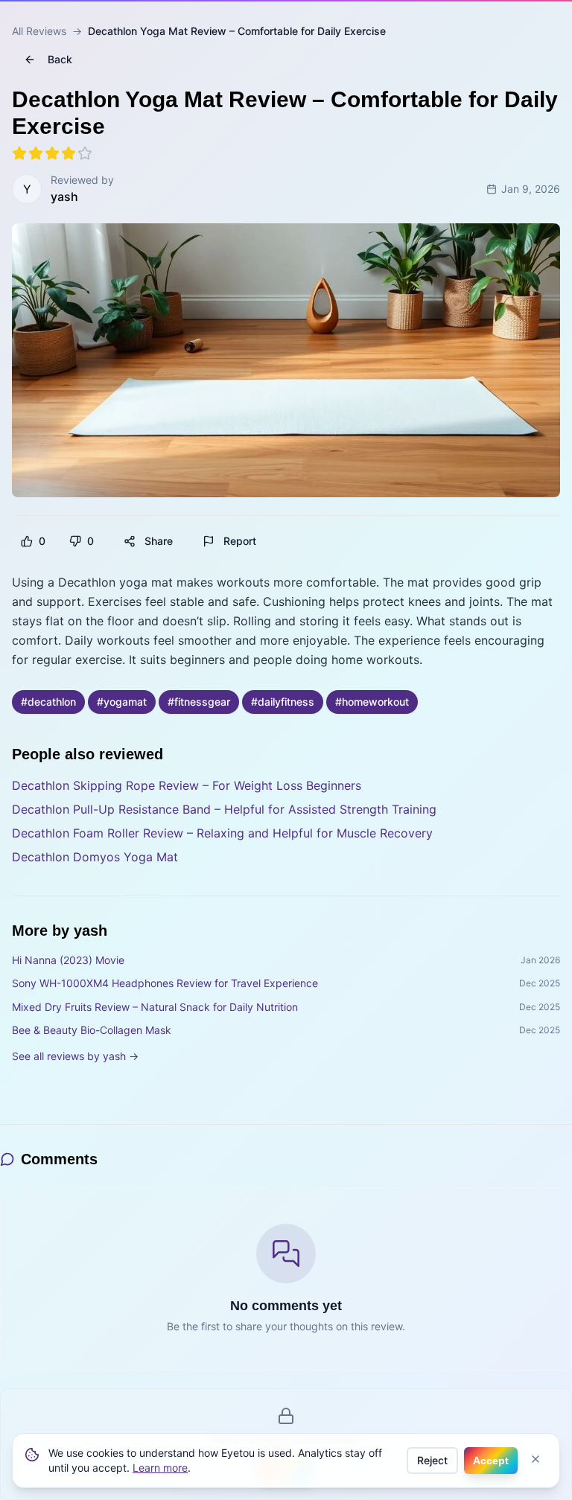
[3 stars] (52, 153)
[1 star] (19, 153)
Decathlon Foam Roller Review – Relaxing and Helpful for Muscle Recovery (222, 833)
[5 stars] (84, 153)
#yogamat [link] (122, 701)
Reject (432, 1460)
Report (239, 540)
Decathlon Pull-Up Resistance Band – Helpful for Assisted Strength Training (224, 809)
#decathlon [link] (48, 701)
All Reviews (39, 31)
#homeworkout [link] (372, 701)
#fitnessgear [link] (199, 701)
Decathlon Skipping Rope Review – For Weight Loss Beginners (186, 785)
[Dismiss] (535, 1459)
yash (64, 196)
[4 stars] (68, 153)
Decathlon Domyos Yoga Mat (95, 856)
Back (60, 59)
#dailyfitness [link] (282, 701)
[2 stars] (35, 153)
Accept (491, 1461)
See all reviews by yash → (75, 1056)
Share (158, 540)
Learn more (160, 1467)
